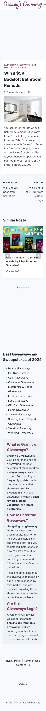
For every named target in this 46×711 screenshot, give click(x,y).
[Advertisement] (23, 37)
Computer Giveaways (21, 382)
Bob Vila (15, 136)
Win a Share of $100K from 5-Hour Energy (34, 191)
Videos (23, 684)
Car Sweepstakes (18, 373)
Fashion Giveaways (20, 396)
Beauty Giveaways (19, 368)
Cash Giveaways (18, 377)
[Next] (38, 255)
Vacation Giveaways (20, 428)
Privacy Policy (13, 660)
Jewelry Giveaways (20, 414)
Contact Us (23, 664)
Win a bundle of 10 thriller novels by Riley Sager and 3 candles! (22, 261)
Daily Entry (10, 65)
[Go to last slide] (7, 255)
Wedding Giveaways (20, 432)
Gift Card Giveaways (20, 405)
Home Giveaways (18, 409)
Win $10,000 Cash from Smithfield (10, 189)
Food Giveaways (18, 400)
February (24, 65)
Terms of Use (32, 660)
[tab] (18, 288)
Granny (10, 92)
